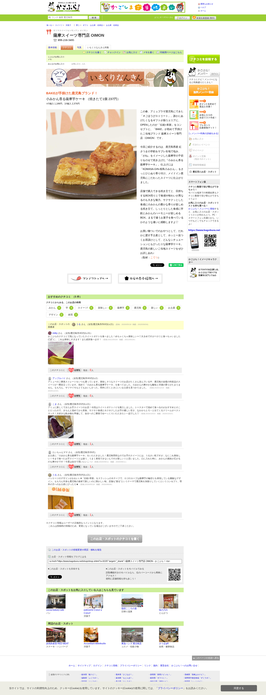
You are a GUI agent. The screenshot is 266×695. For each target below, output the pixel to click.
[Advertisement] (203, 36)
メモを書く (148, 52)
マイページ (198, 150)
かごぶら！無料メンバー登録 (203, 90)
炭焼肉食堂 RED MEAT (57, 643)
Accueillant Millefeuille (95, 643)
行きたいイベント (201, 144)
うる (78, 324)
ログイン (182, 17)
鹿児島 (139, 307)
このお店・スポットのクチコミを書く (115, 538)
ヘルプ (203, 7)
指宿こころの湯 (129, 608)
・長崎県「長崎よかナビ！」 (194, 674)
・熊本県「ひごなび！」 (124, 674)
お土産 (173, 307)
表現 (72, 314)
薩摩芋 (122, 307)
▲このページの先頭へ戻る (206, 658)
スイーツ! (85, 307)
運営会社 (164, 665)
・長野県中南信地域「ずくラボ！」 (197, 678)
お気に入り (131, 52)
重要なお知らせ (206, 4)
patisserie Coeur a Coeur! (93, 611)
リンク (147, 665)
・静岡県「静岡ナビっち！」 (160, 674)
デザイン (55, 314)
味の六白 (163, 610)
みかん (54, 307)
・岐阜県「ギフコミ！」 (158, 678)
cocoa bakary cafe (55, 610)
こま (54, 404)
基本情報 (52, 47)
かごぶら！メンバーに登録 (201, 208)
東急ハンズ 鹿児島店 (131, 643)
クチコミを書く (94, 52)
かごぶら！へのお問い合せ (184, 665)
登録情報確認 (199, 165)
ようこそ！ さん (163, 17)
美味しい (104, 307)
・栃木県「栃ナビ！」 (89, 674)
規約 (155, 665)
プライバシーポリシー (131, 665)
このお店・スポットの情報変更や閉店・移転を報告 (77, 550)
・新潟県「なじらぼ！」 (124, 678)
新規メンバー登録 (204, 17)
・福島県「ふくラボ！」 (90, 678)
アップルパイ (59, 378)
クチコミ (67, 47)
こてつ (154, 257)
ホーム (203, 11)
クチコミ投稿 (110, 665)
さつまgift (163, 643)
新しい (156, 307)
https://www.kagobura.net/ (204, 230)
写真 (79, 47)
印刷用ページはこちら (171, 52)
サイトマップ (84, 665)
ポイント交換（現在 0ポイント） (202, 158)
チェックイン (114, 52)
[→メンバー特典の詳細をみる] (203, 133)
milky (55, 333)
